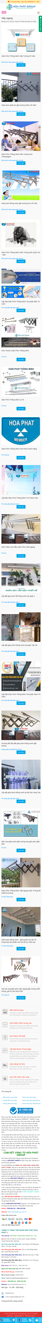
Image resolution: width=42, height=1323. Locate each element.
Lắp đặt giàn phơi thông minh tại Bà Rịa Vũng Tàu (21, 792)
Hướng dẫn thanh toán (10, 1103)
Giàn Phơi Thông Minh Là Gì (12, 400)
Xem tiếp (21, 65)
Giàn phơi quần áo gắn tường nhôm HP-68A (18, 105)
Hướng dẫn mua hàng (10, 1100)
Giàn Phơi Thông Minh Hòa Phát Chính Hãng (19, 449)
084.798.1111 (13, 1265)
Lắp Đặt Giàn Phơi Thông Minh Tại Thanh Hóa (19, 498)
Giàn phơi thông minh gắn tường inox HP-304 (19, 203)
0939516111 (9, 1293)
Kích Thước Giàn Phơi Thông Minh (15, 351)
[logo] (21, 7)
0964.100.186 (23, 1265)
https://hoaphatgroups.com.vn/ (17, 1212)
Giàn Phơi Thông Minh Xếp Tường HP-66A (18, 56)
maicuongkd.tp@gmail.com (14, 1297)
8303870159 (19, 1275)
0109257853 (19, 1272)
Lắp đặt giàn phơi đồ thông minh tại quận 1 (18, 596)
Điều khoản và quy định (10, 1097)
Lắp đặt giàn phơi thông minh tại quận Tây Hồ (19, 645)
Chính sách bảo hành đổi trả (31, 1100)
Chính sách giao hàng (29, 1097)
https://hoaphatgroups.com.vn (17, 1284)
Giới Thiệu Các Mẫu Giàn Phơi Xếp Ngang (18, 547)
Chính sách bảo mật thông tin (31, 1103)
